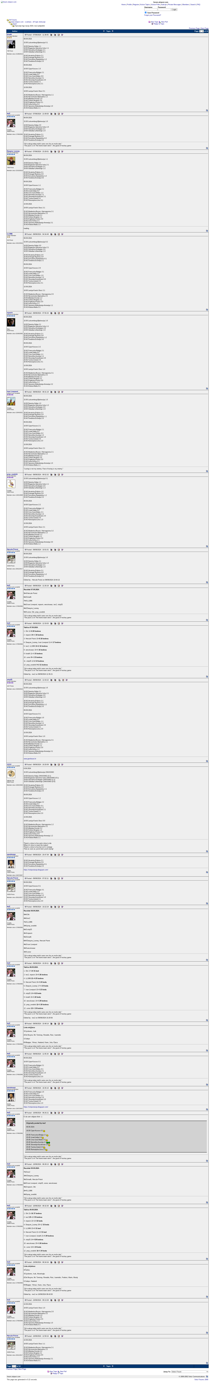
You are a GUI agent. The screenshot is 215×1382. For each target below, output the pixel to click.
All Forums (13, 20)
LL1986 (9, 234)
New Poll (164, 22)
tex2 (8, 113)
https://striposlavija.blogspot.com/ (36, 870)
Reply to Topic (159, 24)
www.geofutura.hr (30, 759)
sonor (9, 764)
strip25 (9, 680)
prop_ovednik (12, 474)
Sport (15, 24)
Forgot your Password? (152, 15)
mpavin (10, 313)
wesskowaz (11, 854)
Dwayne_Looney (13, 151)
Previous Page (194, 28)
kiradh (9, 34)
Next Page (205, 28)
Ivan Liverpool (12, 391)
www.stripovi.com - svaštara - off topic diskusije (28, 22)
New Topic (154, 22)
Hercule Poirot (12, 549)
